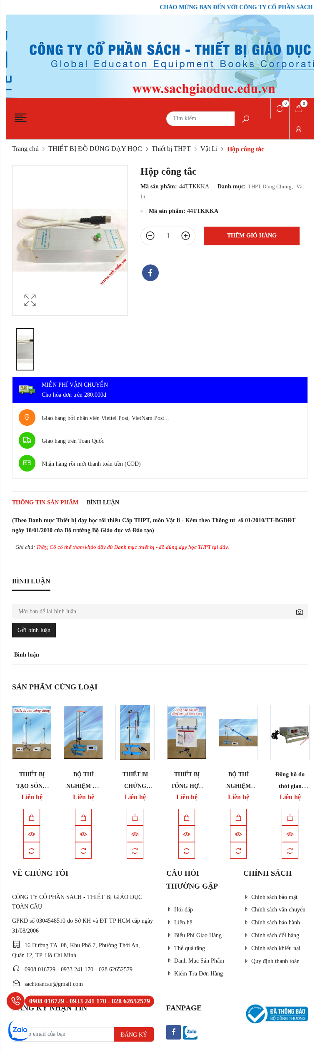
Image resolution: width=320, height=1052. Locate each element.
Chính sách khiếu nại (275, 948)
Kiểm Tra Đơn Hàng (198, 974)
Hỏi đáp (183, 909)
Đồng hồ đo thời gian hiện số (290, 785)
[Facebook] (150, 274)
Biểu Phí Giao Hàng (198, 935)
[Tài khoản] (298, 129)
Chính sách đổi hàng (275, 935)
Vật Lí (209, 148)
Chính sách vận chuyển (278, 909)
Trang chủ (25, 148)
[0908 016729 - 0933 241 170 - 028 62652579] (15, 1001)
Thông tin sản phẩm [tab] (45, 502)
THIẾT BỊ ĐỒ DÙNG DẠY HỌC (95, 148)
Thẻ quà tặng (189, 948)
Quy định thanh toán (275, 961)
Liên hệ (183, 922)
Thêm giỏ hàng (252, 235)
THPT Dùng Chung (271, 186)
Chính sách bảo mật (274, 897)
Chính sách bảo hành (275, 922)
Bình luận (103, 502)
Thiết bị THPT (171, 148)
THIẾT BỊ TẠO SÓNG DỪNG (31, 785)
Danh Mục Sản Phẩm (199, 961)
